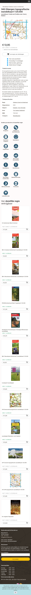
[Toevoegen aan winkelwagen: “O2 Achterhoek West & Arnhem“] (27, 229)
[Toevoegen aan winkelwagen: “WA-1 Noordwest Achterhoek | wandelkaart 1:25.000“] (27, 362)
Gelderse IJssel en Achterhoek (20, 102)
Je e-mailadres (4, 552)
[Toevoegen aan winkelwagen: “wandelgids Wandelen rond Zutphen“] (27, 442)
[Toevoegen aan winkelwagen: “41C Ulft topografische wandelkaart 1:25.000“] (27, 496)
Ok (15, 592)
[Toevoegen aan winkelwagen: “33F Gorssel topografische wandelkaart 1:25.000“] (27, 469)
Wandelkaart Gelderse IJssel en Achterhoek (13, 6)
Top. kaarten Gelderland (19, 110)
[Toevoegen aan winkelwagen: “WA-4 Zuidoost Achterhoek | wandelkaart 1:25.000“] (27, 256)
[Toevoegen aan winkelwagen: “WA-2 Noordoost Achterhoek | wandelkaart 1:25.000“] (27, 282)
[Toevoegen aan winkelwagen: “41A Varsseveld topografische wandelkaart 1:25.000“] (27, 415)
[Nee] (29, 589)
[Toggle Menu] (29, 1)
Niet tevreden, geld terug (15, 63)
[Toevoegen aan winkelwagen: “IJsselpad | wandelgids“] (27, 389)
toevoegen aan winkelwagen (17, 54)
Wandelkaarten (16, 115)
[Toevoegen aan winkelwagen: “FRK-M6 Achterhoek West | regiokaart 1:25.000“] (27, 309)
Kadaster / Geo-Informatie (19, 107)
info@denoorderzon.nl (6, 537)
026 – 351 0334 (4, 535)
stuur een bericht (22, 579)
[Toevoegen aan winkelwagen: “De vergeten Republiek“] (27, 523)
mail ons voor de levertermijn (11, 49)
